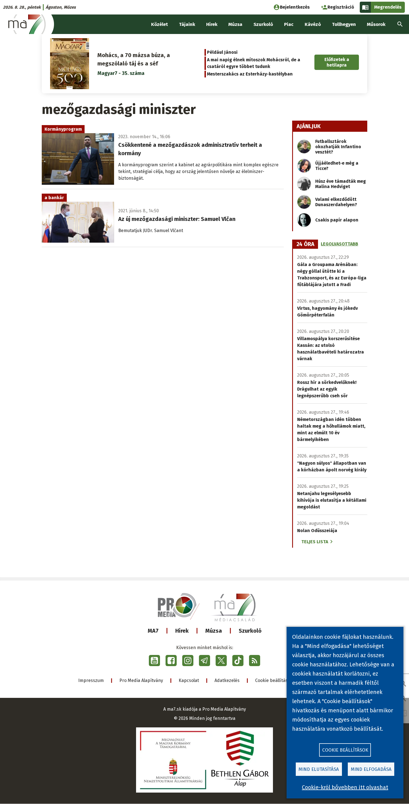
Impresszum (91, 680)
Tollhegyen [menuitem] (344, 24)
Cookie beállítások (274, 680)
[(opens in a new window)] (154, 660)
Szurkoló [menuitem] (263, 24)
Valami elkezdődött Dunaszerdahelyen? (336, 202)
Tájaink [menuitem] (187, 24)
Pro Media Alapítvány (141, 680)
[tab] (305, 244)
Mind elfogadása (371, 769)
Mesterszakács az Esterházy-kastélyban (250, 74)
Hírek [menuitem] (211, 24)
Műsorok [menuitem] (376, 24)
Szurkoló (250, 630)
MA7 (153, 630)
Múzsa (213, 630)
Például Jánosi (222, 52)
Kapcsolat (189, 680)
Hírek (182, 630)
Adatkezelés (227, 680)
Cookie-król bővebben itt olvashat (345, 787)
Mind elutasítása (319, 769)
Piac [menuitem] (289, 24)
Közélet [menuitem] (159, 24)
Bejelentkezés (295, 7)
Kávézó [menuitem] (313, 24)
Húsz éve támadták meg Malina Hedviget (340, 184)
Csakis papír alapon (336, 220)
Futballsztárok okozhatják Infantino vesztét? (338, 147)
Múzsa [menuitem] (235, 24)
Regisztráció (340, 7)
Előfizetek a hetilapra (336, 62)
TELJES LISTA (314, 541)
